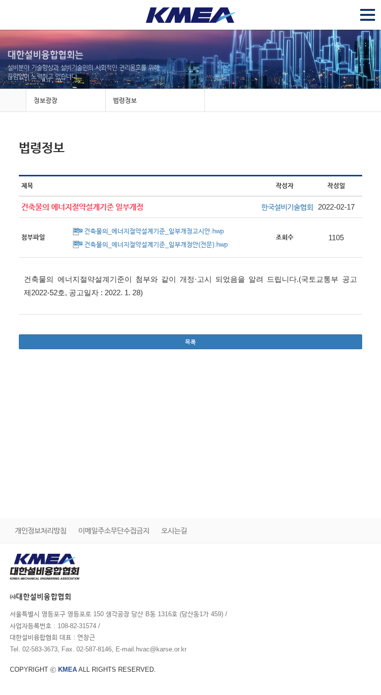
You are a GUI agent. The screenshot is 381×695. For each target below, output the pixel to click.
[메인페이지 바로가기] (13, 101)
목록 (190, 341)
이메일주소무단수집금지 (113, 530)
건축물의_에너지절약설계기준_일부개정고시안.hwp (154, 231)
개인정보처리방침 (40, 530)
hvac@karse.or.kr (161, 649)
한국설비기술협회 (287, 207)
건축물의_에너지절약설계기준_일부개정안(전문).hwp (156, 244)
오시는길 (174, 530)
